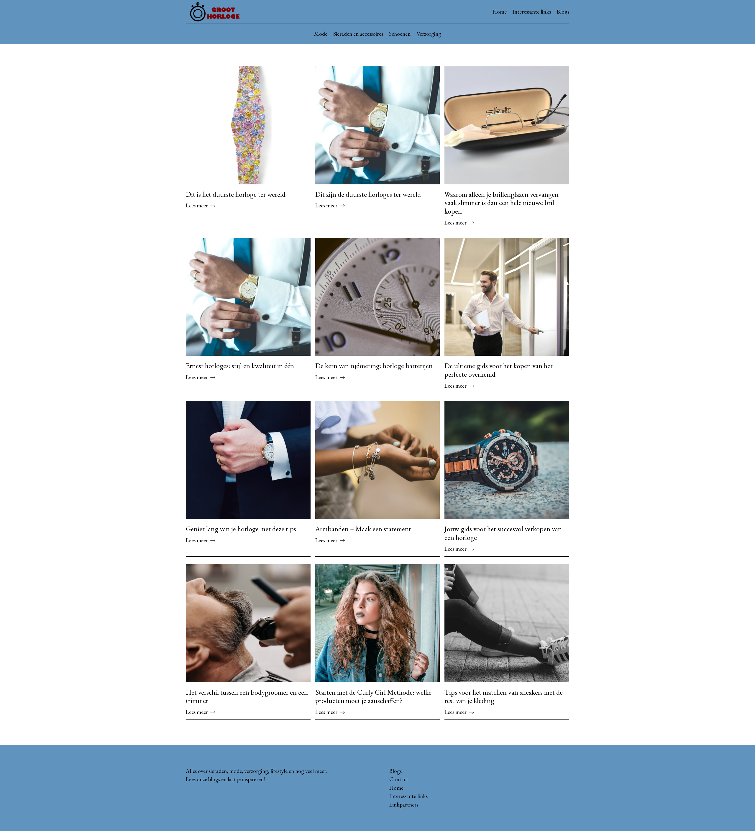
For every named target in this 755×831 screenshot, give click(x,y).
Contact (398, 779)
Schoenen (400, 33)
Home (500, 11)
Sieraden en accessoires (358, 33)
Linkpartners (403, 804)
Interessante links (532, 11)
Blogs (563, 11)
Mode (320, 33)
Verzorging (428, 33)
